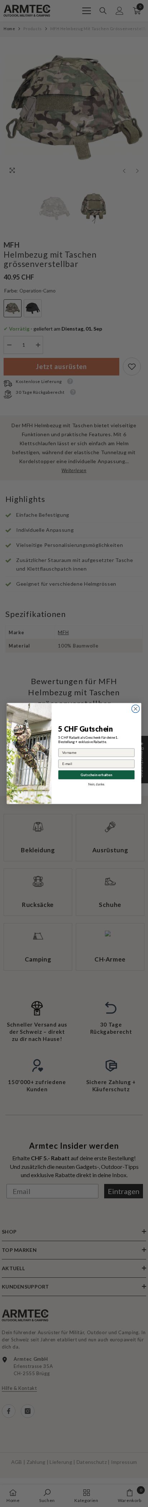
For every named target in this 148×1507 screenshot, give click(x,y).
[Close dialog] (135, 709)
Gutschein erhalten (96, 775)
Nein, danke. (96, 784)
